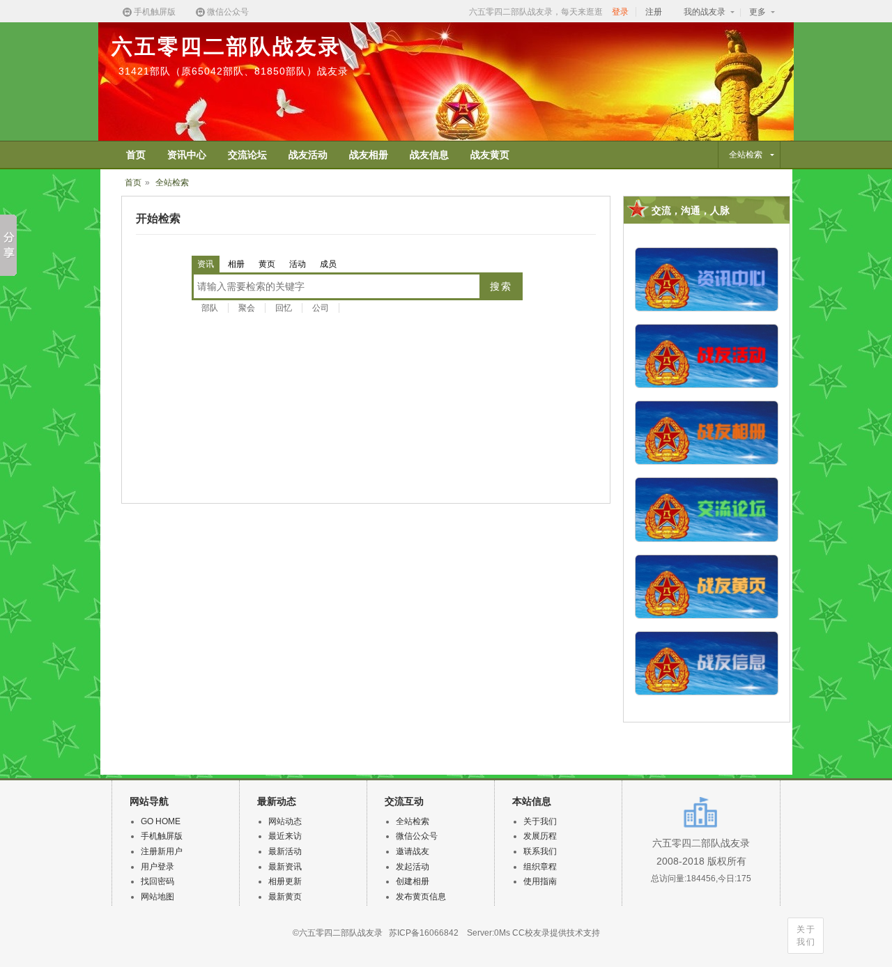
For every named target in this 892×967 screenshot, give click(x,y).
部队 (209, 308)
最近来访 (285, 836)
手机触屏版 (155, 12)
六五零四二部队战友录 (226, 46)
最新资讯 (285, 867)
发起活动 (412, 867)
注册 (653, 12)
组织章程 (540, 867)
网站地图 (157, 897)
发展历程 (540, 836)
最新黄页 (285, 897)
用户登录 (157, 867)
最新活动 (285, 851)
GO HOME (160, 821)
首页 (133, 182)
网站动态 (285, 821)
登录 (620, 12)
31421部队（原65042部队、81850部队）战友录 (233, 71)
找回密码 (157, 881)
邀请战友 (412, 851)
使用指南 (540, 881)
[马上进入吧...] (706, 254)
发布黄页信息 (421, 897)
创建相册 (412, 881)
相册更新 (285, 881)
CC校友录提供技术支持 (556, 933)
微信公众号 (228, 12)
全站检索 (172, 182)
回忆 (283, 308)
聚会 (246, 308)
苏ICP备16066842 (424, 933)
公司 (320, 308)
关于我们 (806, 936)
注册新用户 (162, 851)
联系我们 (540, 851)
